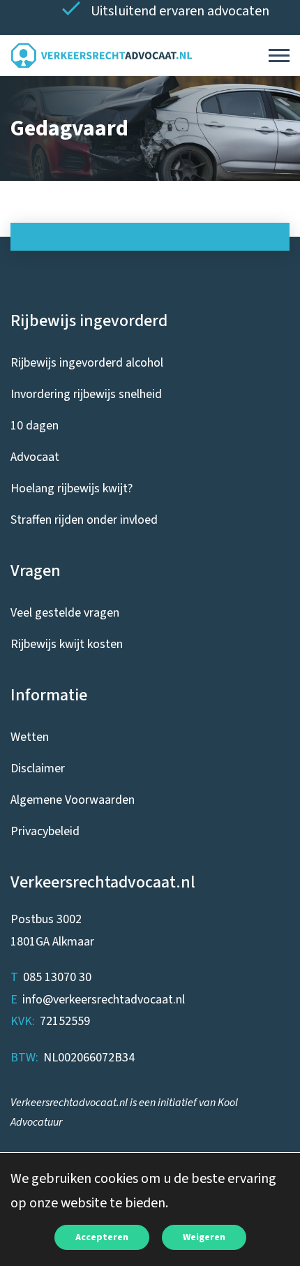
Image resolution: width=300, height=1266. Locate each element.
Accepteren (101, 1237)
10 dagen (34, 425)
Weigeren (204, 1237)
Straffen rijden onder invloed (84, 520)
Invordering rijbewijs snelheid (86, 394)
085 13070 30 (57, 977)
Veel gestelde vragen (64, 612)
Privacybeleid (45, 831)
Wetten (29, 737)
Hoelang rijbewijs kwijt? (71, 488)
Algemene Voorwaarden (72, 800)
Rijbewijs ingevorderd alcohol (86, 362)
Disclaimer (37, 768)
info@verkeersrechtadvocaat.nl (103, 999)
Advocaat (34, 457)
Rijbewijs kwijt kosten (66, 644)
